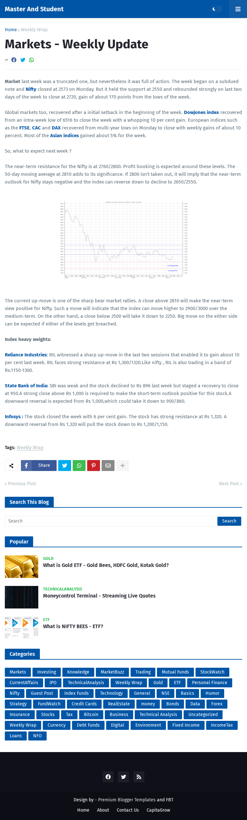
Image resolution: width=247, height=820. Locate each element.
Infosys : (14, 416)
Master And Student (34, 9)
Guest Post (42, 693)
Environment (148, 725)
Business (119, 714)
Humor (212, 693)
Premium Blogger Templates (127, 800)
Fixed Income (186, 725)
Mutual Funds (175, 672)
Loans (16, 736)
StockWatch (212, 672)
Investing (46, 672)
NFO (37, 736)
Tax (69, 714)
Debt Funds (88, 725)
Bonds (172, 704)
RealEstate (119, 704)
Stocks (48, 714)
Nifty (15, 693)
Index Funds (76, 693)
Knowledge (78, 672)
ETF (177, 682)
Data (195, 704)
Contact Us (128, 810)
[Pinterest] (93, 465)
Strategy (18, 704)
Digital (117, 725)
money (148, 704)
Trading (143, 672)
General (142, 693)
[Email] (108, 465)
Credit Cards (84, 704)
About (103, 810)
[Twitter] (22, 60)
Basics (187, 693)
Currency (57, 725)
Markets (18, 672)
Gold (158, 682)
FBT (169, 800)
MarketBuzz (112, 672)
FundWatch (49, 704)
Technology (111, 693)
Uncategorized (203, 714)
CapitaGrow (158, 810)
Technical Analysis (158, 714)
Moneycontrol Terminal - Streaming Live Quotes (99, 596)
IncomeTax (222, 725)
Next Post (229, 483)
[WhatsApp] (31, 60)
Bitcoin (91, 714)
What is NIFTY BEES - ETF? (73, 626)
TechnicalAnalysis (86, 682)
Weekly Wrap (34, 30)
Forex (217, 704)
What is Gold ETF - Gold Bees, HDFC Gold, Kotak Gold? (106, 565)
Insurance (20, 714)
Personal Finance (209, 682)
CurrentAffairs (24, 682)
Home (11, 30)
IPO (53, 682)
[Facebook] (13, 60)
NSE (165, 693)
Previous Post (22, 483)
